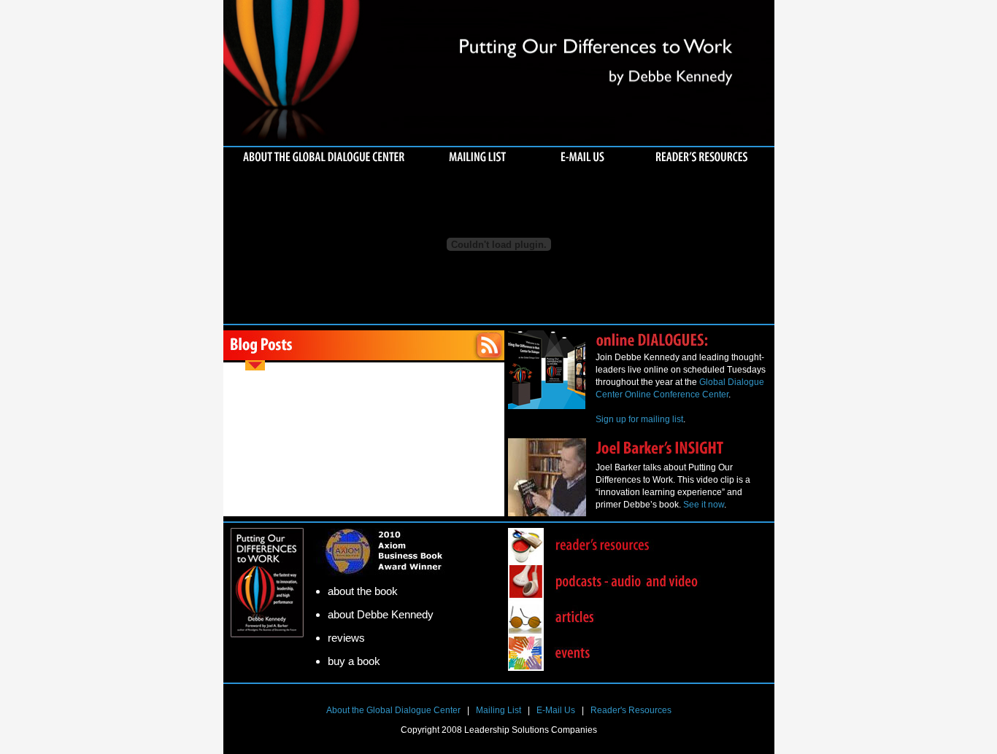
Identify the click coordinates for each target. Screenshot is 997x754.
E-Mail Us (555, 710)
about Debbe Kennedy (381, 614)
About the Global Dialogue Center (393, 710)
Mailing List (498, 710)
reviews (346, 637)
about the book (363, 591)
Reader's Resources (630, 710)
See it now (703, 505)
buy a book (354, 661)
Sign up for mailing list (639, 419)
